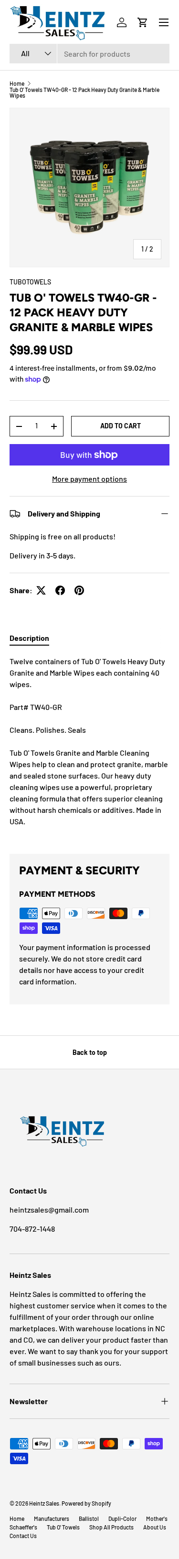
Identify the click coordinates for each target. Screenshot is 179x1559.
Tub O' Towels (63, 1527)
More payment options (89, 478)
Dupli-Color (122, 1518)
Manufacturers (51, 1518)
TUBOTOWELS (30, 282)
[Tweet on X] (41, 590)
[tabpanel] (89, 747)
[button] (142, 22)
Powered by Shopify (86, 1503)
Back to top (90, 1052)
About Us (154, 1527)
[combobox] (89, 53)
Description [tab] (29, 637)
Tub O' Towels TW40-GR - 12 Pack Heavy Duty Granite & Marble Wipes (84, 92)
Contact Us (23, 1535)
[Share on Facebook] (60, 590)
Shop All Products (111, 1527)
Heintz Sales (44, 1503)
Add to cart (120, 426)
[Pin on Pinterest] (79, 590)
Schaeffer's (23, 1527)
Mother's (157, 1518)
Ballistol (89, 1518)
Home (17, 83)
